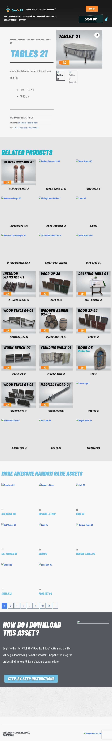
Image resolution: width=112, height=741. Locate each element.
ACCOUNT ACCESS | (10, 20)
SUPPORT (22, 20)
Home (12, 39)
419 (49, 605)
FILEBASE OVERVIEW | (47, 9)
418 (42, 605)
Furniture (40, 39)
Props (31, 39)
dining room (23, 128)
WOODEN (35, 128)
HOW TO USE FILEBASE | (12, 16)
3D (27, 39)
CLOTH (16, 128)
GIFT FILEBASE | (39, 16)
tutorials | (27, 16)
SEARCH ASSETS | (32, 9)
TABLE (30, 128)
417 (36, 605)
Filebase (20, 39)
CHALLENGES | (51, 16)
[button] (97, 35)
